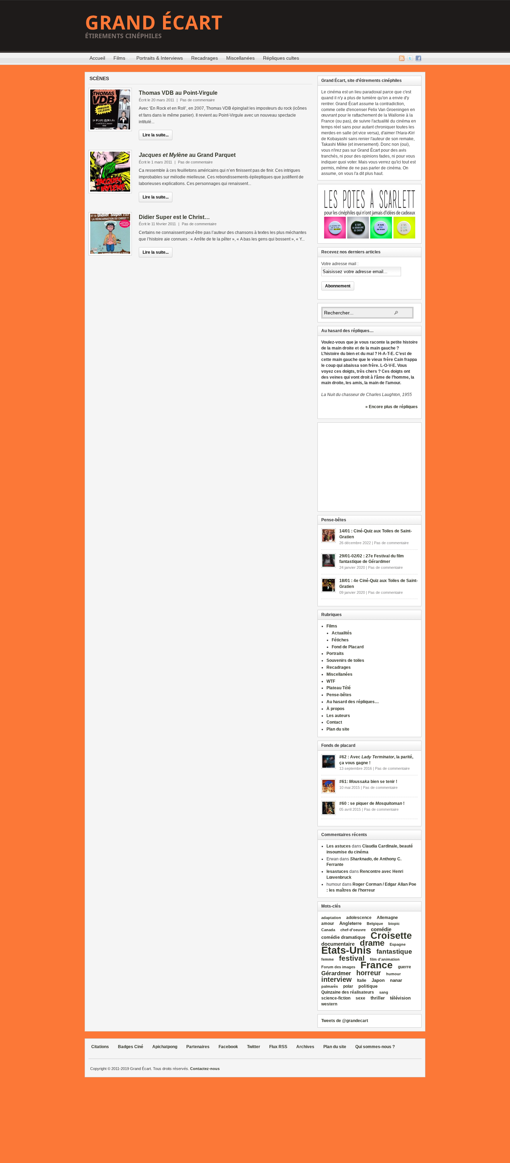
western (329, 1004)
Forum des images (338, 967)
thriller (378, 998)
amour (327, 923)
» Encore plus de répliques (391, 406)
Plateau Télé (338, 687)
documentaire (338, 944)
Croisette (391, 935)
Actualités (342, 633)
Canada (328, 930)
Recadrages (204, 58)
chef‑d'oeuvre (353, 930)
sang (383, 992)
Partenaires (198, 1046)
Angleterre (350, 923)
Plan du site (337, 729)
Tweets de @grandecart (344, 1020)
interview (336, 979)
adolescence (359, 917)
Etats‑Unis (346, 950)
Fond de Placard (348, 646)
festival (352, 958)
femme (327, 959)
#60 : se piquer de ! (372, 803)
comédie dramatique (343, 937)
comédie (381, 929)
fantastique (394, 951)
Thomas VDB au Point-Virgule (178, 93)
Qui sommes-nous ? (375, 1046)
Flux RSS (402, 58)
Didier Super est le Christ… (174, 217)
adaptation (331, 918)
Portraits (335, 653)
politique (367, 986)
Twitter (410, 58)
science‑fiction (335, 998)
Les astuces (338, 846)
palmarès (329, 986)
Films (117, 59)
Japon (378, 980)
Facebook (418, 58)
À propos (335, 708)
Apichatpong (164, 1046)
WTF (330, 681)
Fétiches (340, 640)
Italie (361, 980)
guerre (404, 966)
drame (372, 942)
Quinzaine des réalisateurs (347, 992)
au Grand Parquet (187, 155)
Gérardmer (336, 973)
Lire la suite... (156, 135)
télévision (400, 998)
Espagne (398, 944)
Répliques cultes (281, 58)
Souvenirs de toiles (345, 660)
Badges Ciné (130, 1046)
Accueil (97, 58)
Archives (305, 1046)
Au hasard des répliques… (352, 701)
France (376, 965)
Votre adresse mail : (339, 263)
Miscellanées (240, 58)
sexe (360, 998)
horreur (368, 973)
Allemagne (387, 917)
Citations (100, 1046)
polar (348, 986)
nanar (396, 980)
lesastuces (337, 871)
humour (393, 974)
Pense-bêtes (338, 694)
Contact (334, 722)
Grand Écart (154, 22)
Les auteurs (338, 715)
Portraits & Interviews (159, 58)
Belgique (375, 923)
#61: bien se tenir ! (368, 781)
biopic (394, 923)
